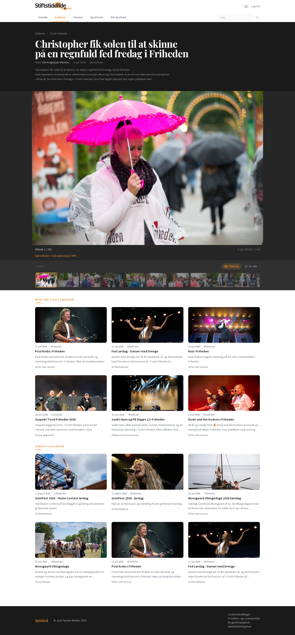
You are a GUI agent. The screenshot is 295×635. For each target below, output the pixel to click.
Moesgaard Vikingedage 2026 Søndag (214, 498)
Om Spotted (118, 17)
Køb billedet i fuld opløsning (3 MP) (55, 256)
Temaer (78, 17)
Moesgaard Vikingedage (52, 566)
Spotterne (96, 17)
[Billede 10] (245, 280)
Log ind (255, 6)
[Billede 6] (156, 280)
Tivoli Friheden (58, 34)
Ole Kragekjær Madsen (55, 63)
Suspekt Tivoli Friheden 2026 (55, 419)
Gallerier (60, 17)
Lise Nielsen (44, 582)
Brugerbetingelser (239, 623)
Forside (43, 17)
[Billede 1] (46, 280)
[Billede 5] (134, 280)
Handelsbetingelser (240, 627)
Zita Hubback (121, 367)
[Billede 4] (112, 280)
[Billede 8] (200, 280)
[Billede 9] (223, 280)
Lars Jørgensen (46, 435)
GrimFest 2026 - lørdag (127, 498)
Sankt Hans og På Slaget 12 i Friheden (138, 419)
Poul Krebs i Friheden (50, 351)
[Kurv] (246, 6)
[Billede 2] (68, 280)
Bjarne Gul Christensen (126, 435)
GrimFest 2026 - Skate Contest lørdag (61, 498)
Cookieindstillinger (239, 615)
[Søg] (257, 17)
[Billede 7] (178, 280)
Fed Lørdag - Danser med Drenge (135, 351)
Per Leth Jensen (46, 367)
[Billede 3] (90, 280)
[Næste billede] (255, 168)
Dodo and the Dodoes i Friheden (211, 419)
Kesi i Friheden (198, 351)
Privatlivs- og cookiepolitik (244, 619)
